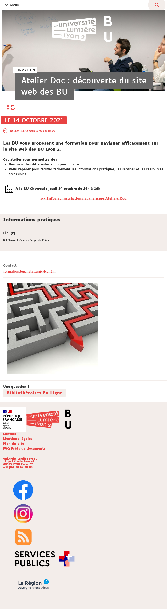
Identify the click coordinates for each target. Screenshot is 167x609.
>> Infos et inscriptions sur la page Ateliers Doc (83, 198)
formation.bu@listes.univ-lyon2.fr (29, 271)
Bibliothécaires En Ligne (34, 392)
